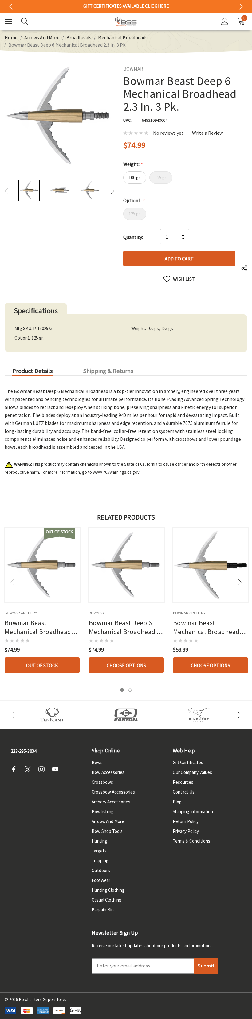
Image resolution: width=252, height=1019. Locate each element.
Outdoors (101, 870)
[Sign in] (224, 21)
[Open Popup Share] (244, 269)
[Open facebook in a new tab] (16, 769)
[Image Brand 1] (52, 715)
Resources (183, 782)
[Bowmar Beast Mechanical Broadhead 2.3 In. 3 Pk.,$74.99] (42, 565)
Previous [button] (11, 6)
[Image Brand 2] (126, 715)
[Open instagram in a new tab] (43, 769)
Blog (177, 802)
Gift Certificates (188, 762)
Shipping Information (193, 811)
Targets (99, 851)
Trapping (100, 860)
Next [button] (241, 6)
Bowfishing (103, 811)
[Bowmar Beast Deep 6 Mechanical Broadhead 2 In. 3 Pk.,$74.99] (126, 565)
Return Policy (186, 821)
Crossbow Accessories (113, 792)
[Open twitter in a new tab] (29, 769)
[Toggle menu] (8, 21)
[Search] (24, 21)
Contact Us (184, 792)
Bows (97, 762)
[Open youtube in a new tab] (57, 769)
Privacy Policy (186, 831)
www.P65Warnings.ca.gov (116, 472)
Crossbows (102, 782)
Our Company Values (192, 772)
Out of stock (42, 665)
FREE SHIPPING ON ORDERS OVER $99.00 (126, 6)
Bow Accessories (108, 772)
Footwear (101, 880)
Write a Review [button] (207, 133)
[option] (52, 715)
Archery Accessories (111, 802)
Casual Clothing (106, 900)
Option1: (133, 200)
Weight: (132, 164)
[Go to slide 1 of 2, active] (122, 690)
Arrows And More (108, 821)
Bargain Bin (103, 910)
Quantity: (133, 237)
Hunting (99, 841)
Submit (206, 966)
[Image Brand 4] (199, 715)
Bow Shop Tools (107, 831)
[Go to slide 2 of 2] (130, 690)
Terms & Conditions (191, 841)
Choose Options (126, 665)
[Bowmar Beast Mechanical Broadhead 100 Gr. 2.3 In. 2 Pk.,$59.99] (210, 565)
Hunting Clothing (108, 890)
